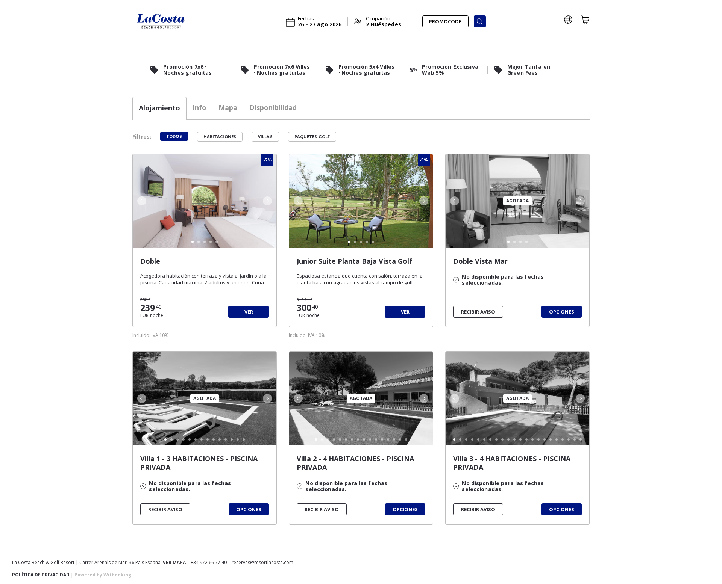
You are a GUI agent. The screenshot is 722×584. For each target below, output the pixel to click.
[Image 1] (193, 242)
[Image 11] (226, 439)
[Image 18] (557, 439)
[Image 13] (238, 439)
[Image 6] (196, 439)
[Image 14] (244, 439)
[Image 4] (211, 242)
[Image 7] (202, 439)
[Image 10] (220, 439)
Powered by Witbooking (102, 575)
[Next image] (268, 200)
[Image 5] (217, 242)
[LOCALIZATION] (568, 19)
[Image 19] (563, 439)
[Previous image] (141, 200)
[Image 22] (581, 439)
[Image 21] (575, 439)
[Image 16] (406, 439)
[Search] (480, 21)
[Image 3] (205, 242)
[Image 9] (214, 439)
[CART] (585, 19)
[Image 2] (199, 242)
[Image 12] (232, 439)
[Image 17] (551, 439)
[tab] (159, 108)
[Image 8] (208, 439)
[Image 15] (400, 439)
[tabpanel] (361, 336)
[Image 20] (569, 439)
